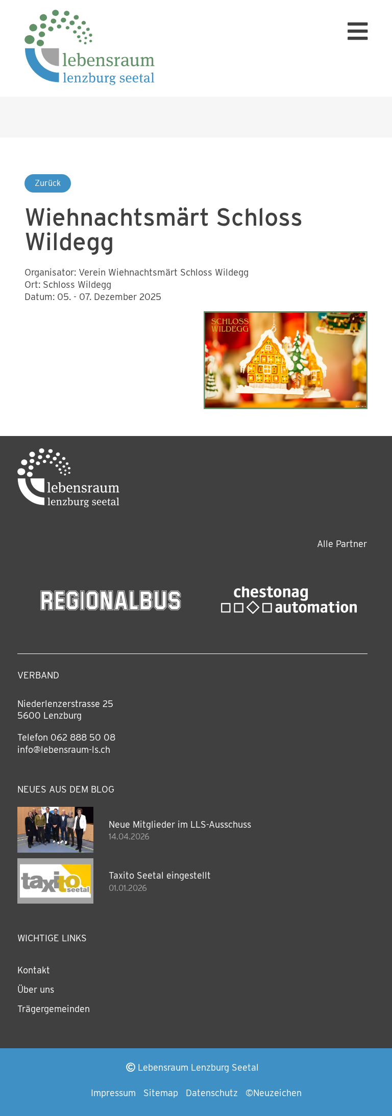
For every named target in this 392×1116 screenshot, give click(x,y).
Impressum (113, 1092)
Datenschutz (212, 1092)
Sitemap (160, 1092)
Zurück (48, 183)
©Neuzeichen (274, 1092)
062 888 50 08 (83, 737)
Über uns (35, 989)
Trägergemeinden (53, 1008)
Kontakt (33, 970)
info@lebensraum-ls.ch (63, 749)
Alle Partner (342, 543)
